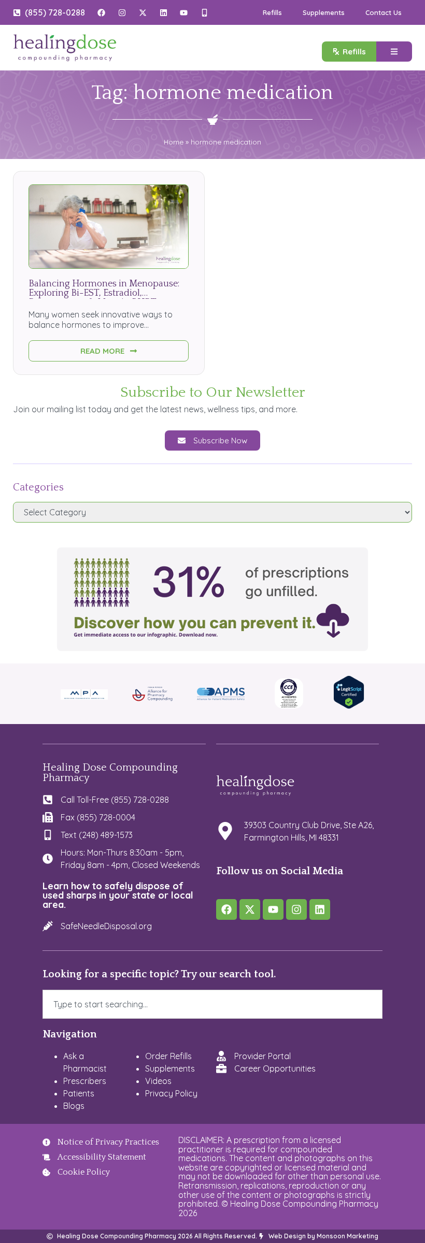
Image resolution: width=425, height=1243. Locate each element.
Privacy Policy (171, 1093)
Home (173, 141)
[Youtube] (273, 909)
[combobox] (212, 1004)
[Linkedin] (319, 909)
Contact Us (383, 12)
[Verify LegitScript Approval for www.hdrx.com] (348, 706)
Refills (272, 12)
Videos (158, 1081)
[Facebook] (226, 909)
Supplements (324, 12)
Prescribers (84, 1081)
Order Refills (168, 1056)
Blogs (73, 1106)
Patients (78, 1093)
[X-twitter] (249, 909)
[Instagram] (296, 909)
